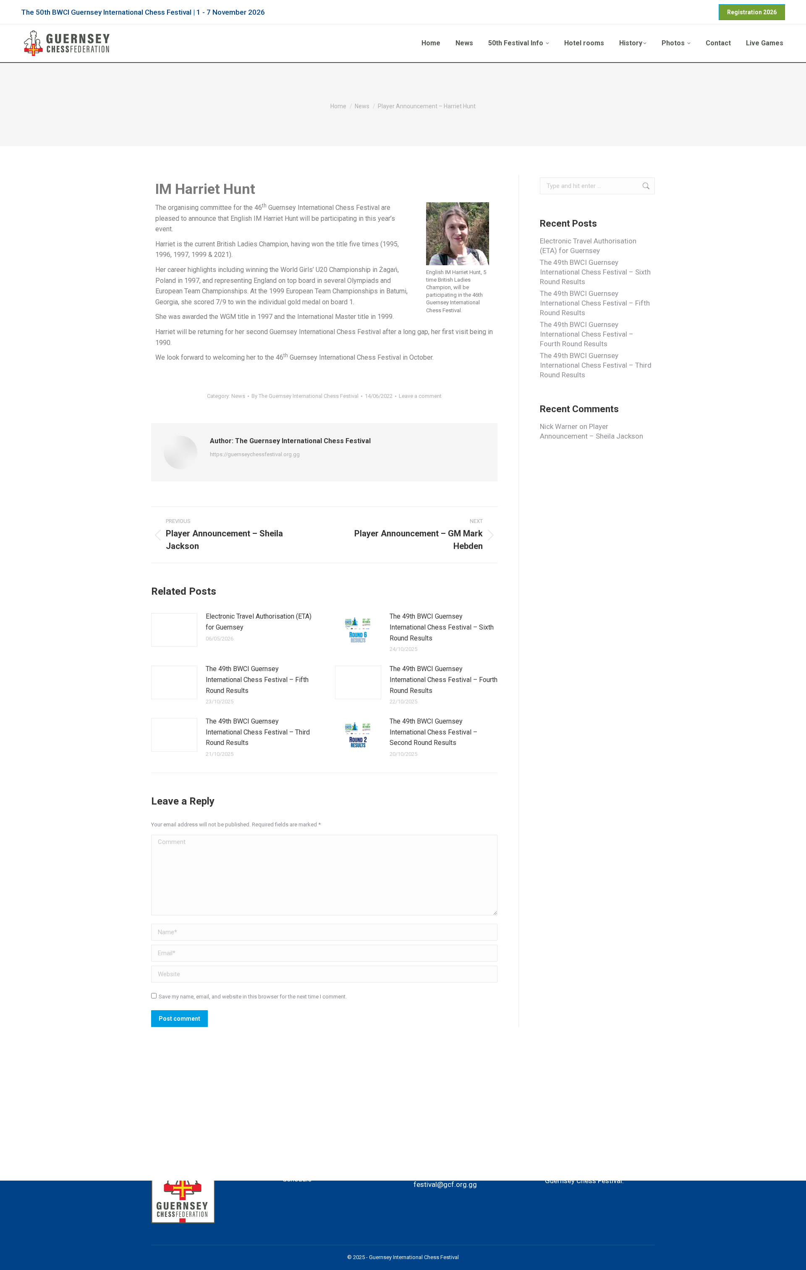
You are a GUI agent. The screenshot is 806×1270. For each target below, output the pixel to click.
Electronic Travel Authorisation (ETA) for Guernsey (258, 621)
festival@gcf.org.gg (445, 1184)
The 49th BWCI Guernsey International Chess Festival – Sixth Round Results (442, 627)
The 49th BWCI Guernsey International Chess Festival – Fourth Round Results (443, 679)
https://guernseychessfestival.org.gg (255, 454)
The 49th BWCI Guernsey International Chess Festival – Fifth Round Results (257, 679)
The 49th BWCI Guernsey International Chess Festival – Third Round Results (258, 732)
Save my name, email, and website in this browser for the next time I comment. (253, 996)
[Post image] (174, 630)
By (305, 396)
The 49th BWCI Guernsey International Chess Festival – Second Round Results (433, 732)
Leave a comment (420, 396)
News (238, 396)
